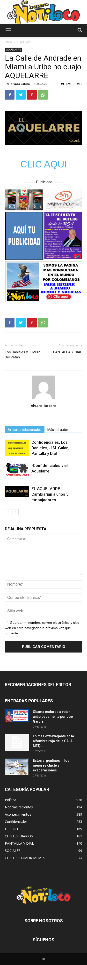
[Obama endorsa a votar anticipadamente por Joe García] (17, 715)
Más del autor (57, 430)
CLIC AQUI (43, 164)
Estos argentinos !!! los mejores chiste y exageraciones (51, 765)
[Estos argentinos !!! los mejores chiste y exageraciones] (17, 766)
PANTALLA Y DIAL (67, 352)
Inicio (8, 42)
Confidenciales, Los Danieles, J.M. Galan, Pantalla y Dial (50, 448)
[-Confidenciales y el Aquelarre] (17, 470)
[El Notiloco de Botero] (43, 12)
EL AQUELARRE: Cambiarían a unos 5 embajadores (50, 494)
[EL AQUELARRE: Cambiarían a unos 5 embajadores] (17, 491)
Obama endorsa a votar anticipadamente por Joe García (53, 716)
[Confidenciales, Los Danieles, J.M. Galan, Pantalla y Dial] (17, 448)
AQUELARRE (25, 42)
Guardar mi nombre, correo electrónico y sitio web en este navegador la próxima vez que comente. (42, 628)
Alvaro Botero (20, 84)
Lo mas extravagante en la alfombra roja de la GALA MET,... (53, 741)
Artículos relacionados (25, 430)
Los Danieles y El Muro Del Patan (23, 354)
